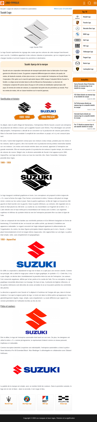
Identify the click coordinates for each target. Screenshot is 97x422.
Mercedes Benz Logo (89, 28)
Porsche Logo (87, 23)
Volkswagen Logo (88, 52)
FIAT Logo (86, 46)
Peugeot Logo (87, 57)
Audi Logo (86, 40)
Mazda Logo (86, 63)
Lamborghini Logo (88, 69)
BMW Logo (86, 34)
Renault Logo (87, 17)
